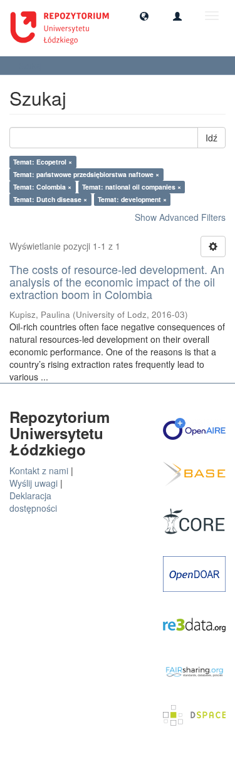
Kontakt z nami (38, 470)
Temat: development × (132, 199)
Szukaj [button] (31, 65)
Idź (211, 137)
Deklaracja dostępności (33, 501)
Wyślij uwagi (33, 483)
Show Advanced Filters (180, 217)
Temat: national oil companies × (131, 186)
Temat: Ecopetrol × (42, 161)
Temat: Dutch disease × (50, 199)
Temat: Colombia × (42, 186)
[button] (144, 15)
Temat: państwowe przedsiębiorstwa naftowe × (86, 174)
